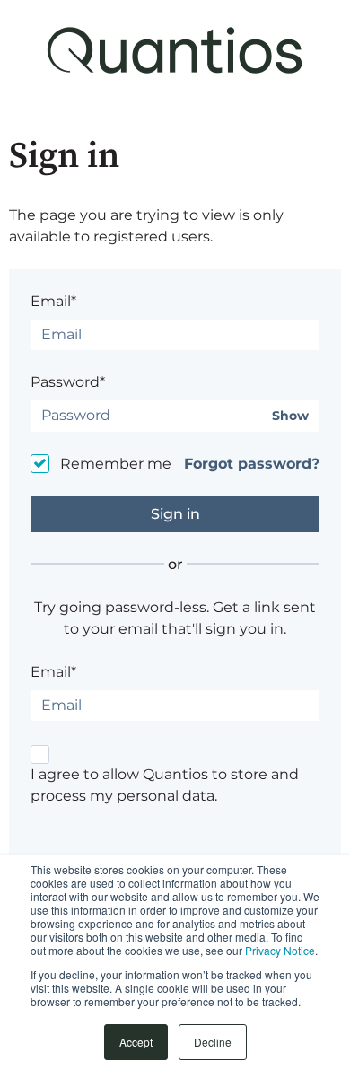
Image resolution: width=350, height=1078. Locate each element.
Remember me (115, 463)
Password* (68, 381)
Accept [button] (136, 1041)
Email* (53, 301)
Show (290, 416)
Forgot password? (251, 463)
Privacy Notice (280, 950)
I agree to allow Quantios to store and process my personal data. (165, 785)
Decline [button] (213, 1041)
